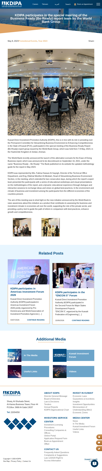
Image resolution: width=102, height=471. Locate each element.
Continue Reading (36, 317)
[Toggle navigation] (98, 4)
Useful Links (30, 372)
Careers (35, 4)
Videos (72, 372)
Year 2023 (42, 41)
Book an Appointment (80, 4)
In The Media (31, 355)
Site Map (6, 464)
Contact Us (27, 464)
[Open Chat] (94, 463)
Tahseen (45, 4)
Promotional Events (28, 41)
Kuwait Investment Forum (79, 355)
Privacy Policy (16, 464)
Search (66, 5)
